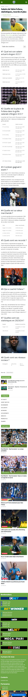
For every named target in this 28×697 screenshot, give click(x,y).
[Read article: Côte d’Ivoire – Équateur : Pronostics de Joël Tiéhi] (4, 388)
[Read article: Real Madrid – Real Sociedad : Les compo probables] (14, 438)
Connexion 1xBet (6, 605)
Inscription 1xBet (6, 603)
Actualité (4, 399)
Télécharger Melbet (6, 633)
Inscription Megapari (7, 643)
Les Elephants (5, 413)
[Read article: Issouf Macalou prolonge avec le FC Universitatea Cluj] (4, 382)
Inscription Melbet (6, 635)
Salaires (6, 6)
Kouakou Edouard (7, 14)
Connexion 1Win (6, 626)
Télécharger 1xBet (6, 602)
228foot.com (5, 690)
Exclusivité (4, 407)
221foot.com (5, 687)
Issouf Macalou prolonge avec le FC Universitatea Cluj (16, 381)
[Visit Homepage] (13, 2)
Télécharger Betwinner (7, 612)
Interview (4, 410)
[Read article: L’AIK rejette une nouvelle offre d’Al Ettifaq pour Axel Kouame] (14, 519)
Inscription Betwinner (7, 614)
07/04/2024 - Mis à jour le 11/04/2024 (11, 16)
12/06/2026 (11, 390)
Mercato (3, 416)
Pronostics (4, 418)
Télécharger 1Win (6, 623)
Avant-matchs (5, 402)
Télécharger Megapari (7, 642)
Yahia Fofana (9, 35)
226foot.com (5, 688)
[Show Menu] (1, 2)
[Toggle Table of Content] (23, 46)
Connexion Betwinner (7, 615)
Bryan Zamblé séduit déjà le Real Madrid (12, 556)
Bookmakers (4, 405)
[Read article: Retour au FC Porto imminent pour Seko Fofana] (14, 492)
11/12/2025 (11, 383)
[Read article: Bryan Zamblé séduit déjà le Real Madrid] (14, 545)
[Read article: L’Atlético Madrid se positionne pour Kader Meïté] (14, 571)
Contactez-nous (4, 680)
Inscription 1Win (6, 624)
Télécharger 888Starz (7, 651)
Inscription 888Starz (6, 652)
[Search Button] (26, 2)
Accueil (2, 6)
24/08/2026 (4, 452)
